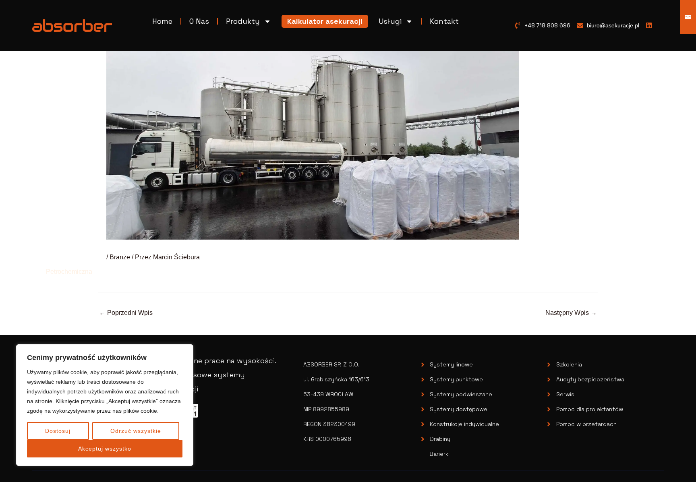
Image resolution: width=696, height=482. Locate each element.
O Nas (199, 21)
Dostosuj (57, 431)
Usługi (390, 21)
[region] (104, 405)
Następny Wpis (571, 312)
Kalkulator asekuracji (324, 21)
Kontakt (444, 21)
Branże (120, 257)
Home (162, 21)
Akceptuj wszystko (104, 448)
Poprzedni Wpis (126, 312)
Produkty (243, 21)
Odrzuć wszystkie (135, 431)
